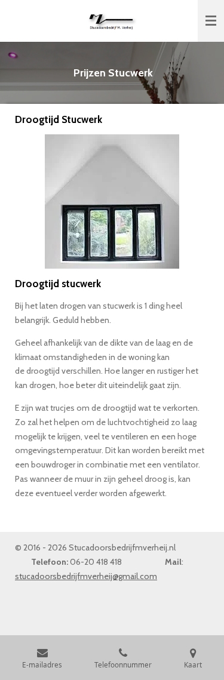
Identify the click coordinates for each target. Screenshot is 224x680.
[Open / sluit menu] (211, 21)
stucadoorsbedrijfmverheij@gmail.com (86, 576)
